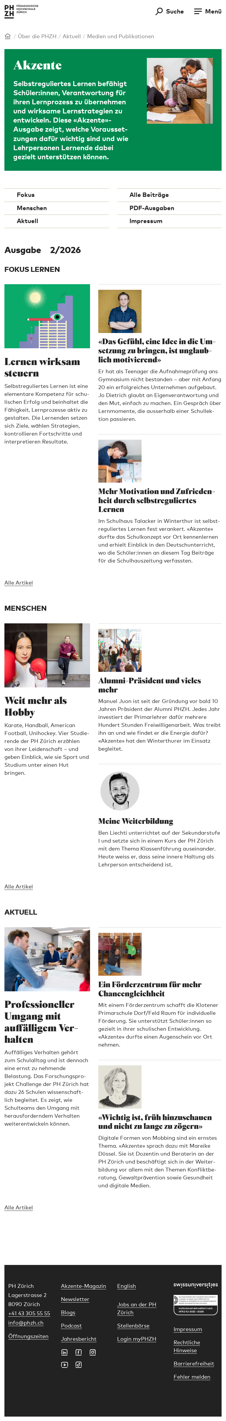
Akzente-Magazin (83, 1286)
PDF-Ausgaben (151, 208)
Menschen (32, 208)
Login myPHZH (136, 1339)
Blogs (68, 1312)
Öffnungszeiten (28, 1336)
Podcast (71, 1326)
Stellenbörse (133, 1326)
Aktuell (72, 36)
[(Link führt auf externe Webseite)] (196, 1285)
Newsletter (75, 1299)
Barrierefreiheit (194, 1364)
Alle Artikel (18, 583)
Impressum (145, 221)
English (126, 1286)
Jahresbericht (79, 1339)
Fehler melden (192, 1377)
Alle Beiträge (149, 195)
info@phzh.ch (26, 1323)
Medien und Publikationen (120, 36)
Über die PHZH (37, 36)
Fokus (26, 195)
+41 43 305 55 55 (29, 1313)
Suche (175, 12)
